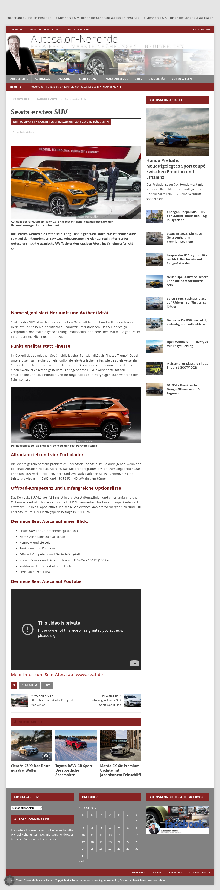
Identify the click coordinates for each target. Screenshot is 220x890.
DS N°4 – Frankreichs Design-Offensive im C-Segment (183, 389)
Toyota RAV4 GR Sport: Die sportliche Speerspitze (74, 770)
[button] (9, 880)
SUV (47, 685)
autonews (42, 79)
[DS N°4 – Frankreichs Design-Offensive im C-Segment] (154, 389)
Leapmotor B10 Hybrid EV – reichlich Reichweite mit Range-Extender (187, 259)
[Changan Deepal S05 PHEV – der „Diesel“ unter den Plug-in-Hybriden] (154, 216)
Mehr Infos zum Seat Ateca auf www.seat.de (57, 674)
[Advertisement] (43, 282)
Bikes (138, 79)
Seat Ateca (29, 685)
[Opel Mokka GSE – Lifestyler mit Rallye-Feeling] (154, 346)
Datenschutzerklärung (44, 29)
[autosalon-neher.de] (110, 72)
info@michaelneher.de (52, 834)
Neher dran (87, 79)
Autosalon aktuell (166, 100)
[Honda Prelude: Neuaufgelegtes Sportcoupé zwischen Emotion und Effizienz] (177, 132)
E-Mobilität (157, 79)
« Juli (81, 861)
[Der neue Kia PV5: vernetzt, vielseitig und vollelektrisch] (154, 324)
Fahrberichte (25, 132)
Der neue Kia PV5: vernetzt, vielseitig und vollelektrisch (187, 322)
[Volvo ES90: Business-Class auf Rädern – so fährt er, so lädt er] (154, 303)
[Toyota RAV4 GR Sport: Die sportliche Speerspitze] (76, 745)
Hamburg (63, 79)
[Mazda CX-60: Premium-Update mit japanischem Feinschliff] (120, 745)
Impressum (15, 29)
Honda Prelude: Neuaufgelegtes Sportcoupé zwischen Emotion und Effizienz (176, 168)
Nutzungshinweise (77, 29)
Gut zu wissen (182, 79)
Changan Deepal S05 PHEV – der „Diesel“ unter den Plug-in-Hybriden (187, 216)
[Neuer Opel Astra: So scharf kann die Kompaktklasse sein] (154, 281)
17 (83, 842)
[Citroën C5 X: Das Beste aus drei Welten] (31, 745)
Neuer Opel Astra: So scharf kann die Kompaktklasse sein (187, 281)
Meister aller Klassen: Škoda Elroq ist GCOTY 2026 (187, 365)
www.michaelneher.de (42, 839)
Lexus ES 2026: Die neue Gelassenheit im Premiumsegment (184, 237)
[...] (167, 199)
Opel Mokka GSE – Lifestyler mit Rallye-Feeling (187, 344)
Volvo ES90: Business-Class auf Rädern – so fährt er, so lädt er (187, 302)
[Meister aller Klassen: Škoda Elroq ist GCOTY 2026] (154, 368)
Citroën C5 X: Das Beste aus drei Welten (30, 768)
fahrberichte (18, 79)
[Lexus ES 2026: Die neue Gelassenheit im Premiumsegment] (154, 238)
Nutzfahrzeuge (117, 79)
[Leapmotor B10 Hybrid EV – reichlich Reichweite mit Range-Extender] (154, 259)
